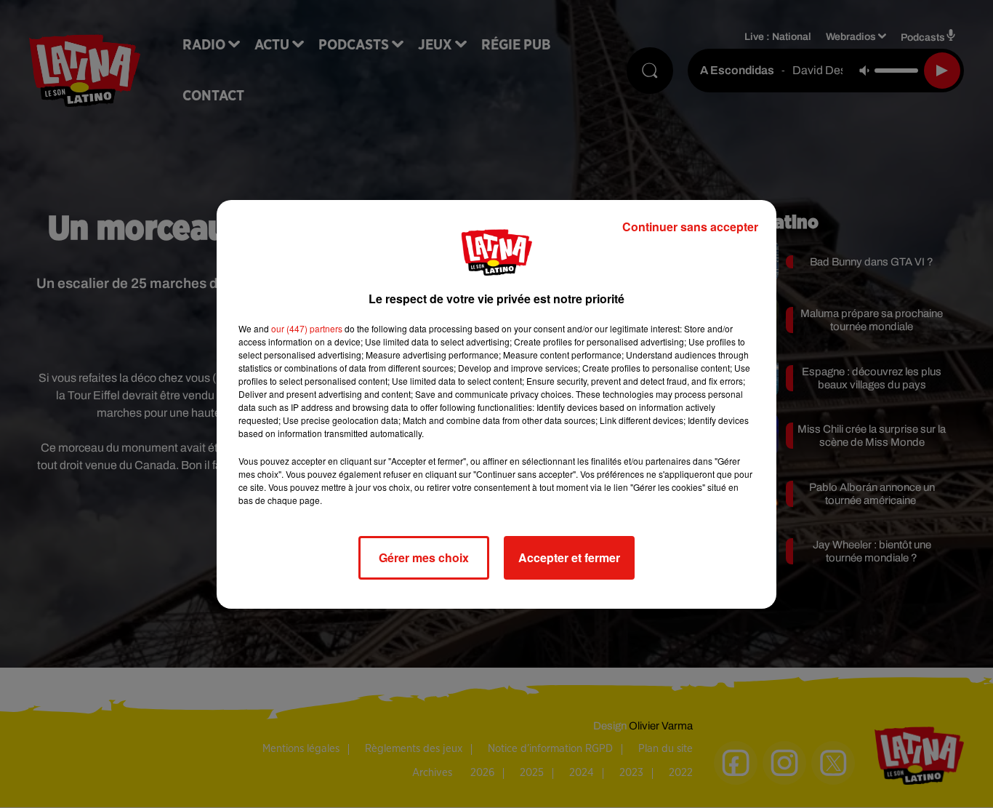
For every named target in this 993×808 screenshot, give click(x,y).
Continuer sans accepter (690, 226)
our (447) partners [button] (306, 328)
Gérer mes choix (424, 557)
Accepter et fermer (569, 557)
